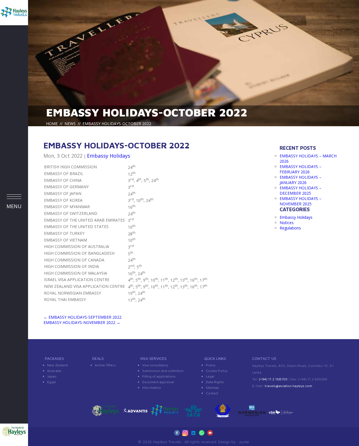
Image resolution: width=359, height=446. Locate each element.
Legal (210, 376)
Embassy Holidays (108, 155)
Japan (51, 376)
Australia (54, 371)
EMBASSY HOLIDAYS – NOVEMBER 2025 (300, 201)
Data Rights (215, 382)
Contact (212, 393)
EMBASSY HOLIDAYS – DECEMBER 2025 (300, 190)
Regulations (290, 228)
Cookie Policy (216, 371)
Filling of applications (159, 376)
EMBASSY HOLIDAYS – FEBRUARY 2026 (300, 169)
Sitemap (212, 387)
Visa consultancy (155, 365)
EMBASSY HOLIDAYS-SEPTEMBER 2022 (82, 317)
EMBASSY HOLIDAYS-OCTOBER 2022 (146, 112)
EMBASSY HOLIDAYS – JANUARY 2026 (300, 179)
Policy (210, 365)
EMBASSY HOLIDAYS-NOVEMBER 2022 (81, 322)
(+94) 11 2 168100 (273, 379)
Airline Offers (105, 365)
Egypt (51, 382)
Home (52, 123)
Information (151, 387)
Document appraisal (158, 382)
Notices (287, 222)
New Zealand (57, 365)
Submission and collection (162, 371)
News (70, 123)
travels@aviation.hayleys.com (288, 386)
